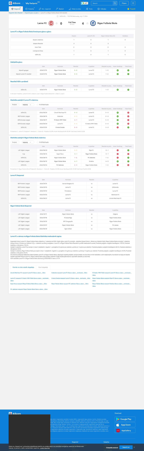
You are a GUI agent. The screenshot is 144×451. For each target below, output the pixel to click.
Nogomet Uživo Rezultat (16, 13)
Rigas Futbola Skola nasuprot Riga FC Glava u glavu (107, 278)
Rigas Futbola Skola (107, 23)
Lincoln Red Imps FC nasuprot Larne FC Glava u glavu (25, 272)
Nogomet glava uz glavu (32, 13)
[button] (114, 9)
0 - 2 (75, 112)
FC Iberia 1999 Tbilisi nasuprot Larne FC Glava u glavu (107, 272)
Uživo (43, 272)
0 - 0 (75, 116)
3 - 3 (75, 150)
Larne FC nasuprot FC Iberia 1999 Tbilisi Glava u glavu (25, 278)
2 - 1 (75, 120)
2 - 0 (75, 165)
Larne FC (42, 23)
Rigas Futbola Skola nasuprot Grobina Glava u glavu (107, 283)
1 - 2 (75, 157)
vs (91, 183)
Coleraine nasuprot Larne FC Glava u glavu (63, 272)
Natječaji (25, 104)
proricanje (80, 272)
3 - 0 (75, 70)
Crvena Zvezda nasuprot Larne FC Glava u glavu (65, 278)
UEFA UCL (63, 16)
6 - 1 (75, 161)
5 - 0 (75, 127)
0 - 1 (75, 154)
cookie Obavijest (45, 448)
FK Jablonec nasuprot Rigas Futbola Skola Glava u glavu (26, 289)
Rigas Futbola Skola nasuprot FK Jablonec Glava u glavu (67, 283)
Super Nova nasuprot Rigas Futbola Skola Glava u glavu (26, 283)
